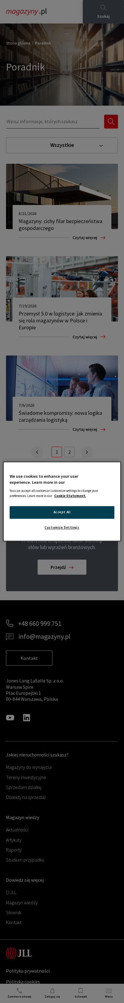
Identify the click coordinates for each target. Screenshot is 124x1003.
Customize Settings (62, 528)
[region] (62, 501)
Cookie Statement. (70, 496)
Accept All (62, 512)
